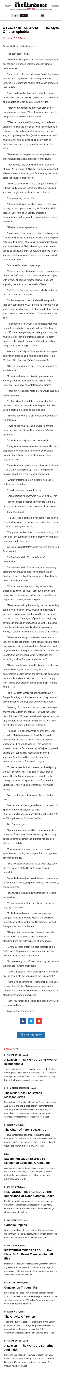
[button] (42, 15)
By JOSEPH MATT (11, 1125)
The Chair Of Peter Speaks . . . (25, 1129)
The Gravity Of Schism (20, 1316)
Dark (23, 15)
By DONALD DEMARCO (13, 1283)
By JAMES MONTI (11, 1187)
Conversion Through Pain (21, 1287)
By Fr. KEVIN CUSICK (12, 1055)
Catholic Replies (15, 1225)
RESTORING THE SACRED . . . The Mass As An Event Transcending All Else (28, 1254)
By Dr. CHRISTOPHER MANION (17, 1088)
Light (15, 15)
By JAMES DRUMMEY (13, 1220)
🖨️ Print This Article (31, 1034)
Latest (25, 1055)
